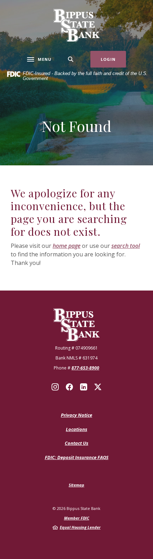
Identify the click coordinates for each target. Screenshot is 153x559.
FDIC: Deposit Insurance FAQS (77, 457)
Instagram (55, 386)
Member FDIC (76, 518)
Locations (76, 429)
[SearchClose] (71, 59)
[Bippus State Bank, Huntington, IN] (76, 25)
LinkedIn (83, 386)
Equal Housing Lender (80, 527)
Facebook (69, 386)
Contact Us (76, 443)
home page (66, 246)
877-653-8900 (85, 368)
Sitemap (76, 485)
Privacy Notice (76, 415)
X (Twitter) (97, 386)
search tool (125, 246)
